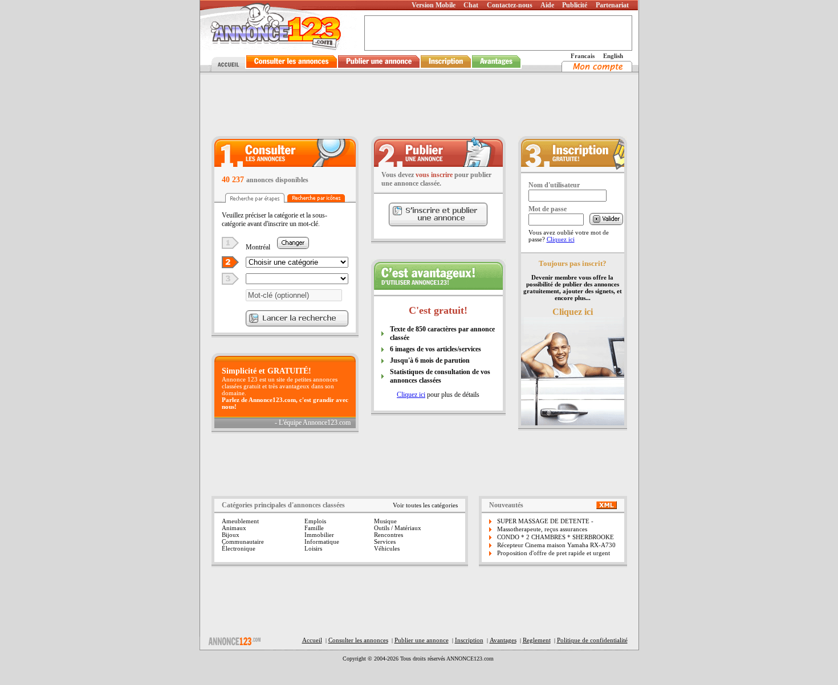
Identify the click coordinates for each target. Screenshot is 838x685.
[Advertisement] (419, 104)
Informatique (321, 541)
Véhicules (387, 548)
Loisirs (313, 548)
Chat (470, 5)
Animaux (234, 527)
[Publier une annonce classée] (378, 68)
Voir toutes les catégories (425, 505)
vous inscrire (434, 175)
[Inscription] (445, 68)
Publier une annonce (421, 640)
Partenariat (612, 5)
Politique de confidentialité (592, 640)
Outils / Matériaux (397, 527)
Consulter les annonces (358, 640)
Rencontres (388, 534)
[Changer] (293, 246)
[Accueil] (227, 68)
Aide (547, 5)
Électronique (238, 548)
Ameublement (240, 521)
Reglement (537, 640)
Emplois (315, 521)
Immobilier (319, 534)
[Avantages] (496, 68)
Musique (385, 521)
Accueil (312, 640)
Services (385, 541)
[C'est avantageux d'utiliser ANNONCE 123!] (438, 287)
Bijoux (230, 534)
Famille (314, 527)
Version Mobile (433, 5)
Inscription (469, 640)
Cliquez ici (411, 395)
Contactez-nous (509, 5)
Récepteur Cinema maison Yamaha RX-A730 (556, 545)
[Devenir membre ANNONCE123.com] (572, 168)
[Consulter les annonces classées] (291, 68)
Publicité (574, 5)
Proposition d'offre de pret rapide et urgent (553, 552)
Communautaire (243, 541)
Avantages (503, 640)
